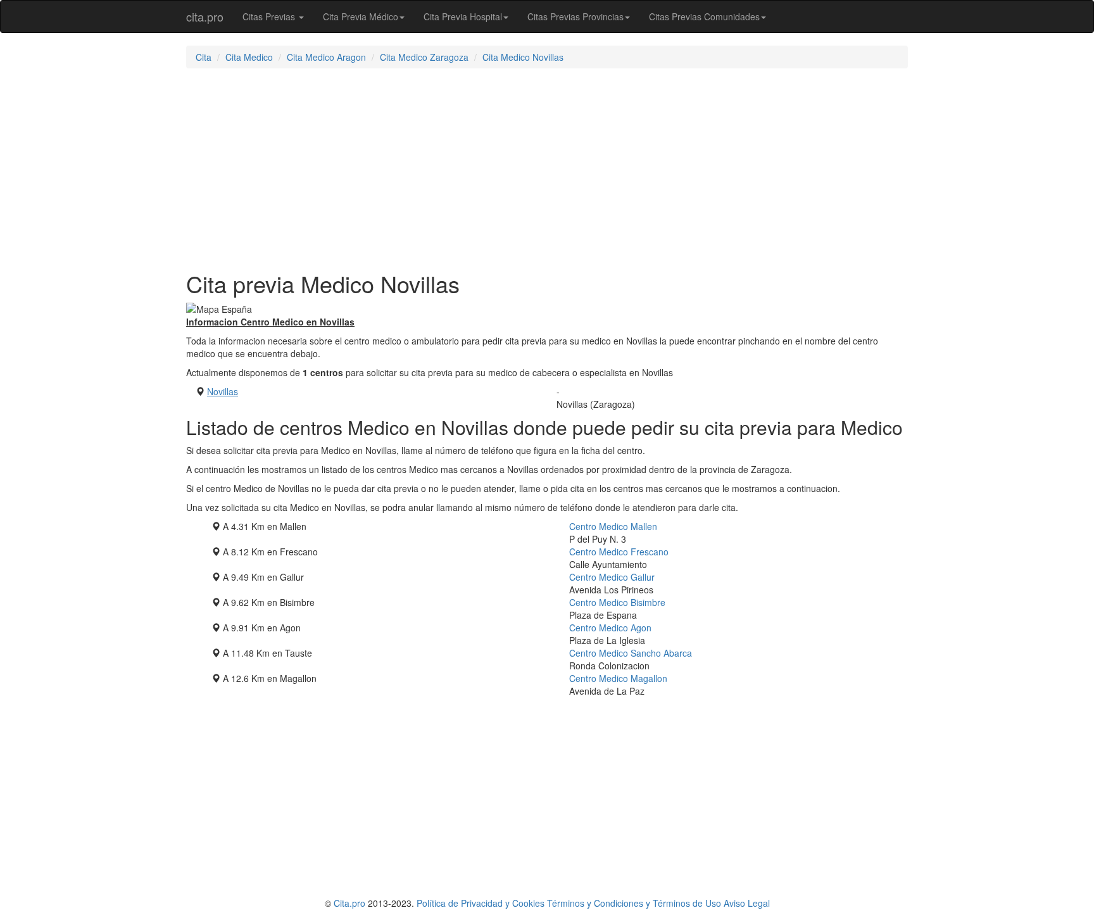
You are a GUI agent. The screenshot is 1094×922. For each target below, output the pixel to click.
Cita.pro (349, 903)
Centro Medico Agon (610, 627)
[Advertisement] (547, 169)
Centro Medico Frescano (619, 551)
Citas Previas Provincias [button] (575, 16)
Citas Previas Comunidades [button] (704, 16)
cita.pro (204, 16)
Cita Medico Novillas (522, 57)
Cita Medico (249, 57)
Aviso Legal (747, 903)
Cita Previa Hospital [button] (463, 16)
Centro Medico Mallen (613, 526)
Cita (203, 57)
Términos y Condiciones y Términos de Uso (634, 903)
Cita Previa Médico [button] (360, 16)
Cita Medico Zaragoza (424, 57)
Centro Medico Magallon (618, 678)
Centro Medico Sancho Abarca (630, 653)
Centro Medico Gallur (612, 577)
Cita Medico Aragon (326, 57)
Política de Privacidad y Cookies (480, 903)
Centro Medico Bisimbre (617, 602)
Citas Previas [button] (270, 16)
